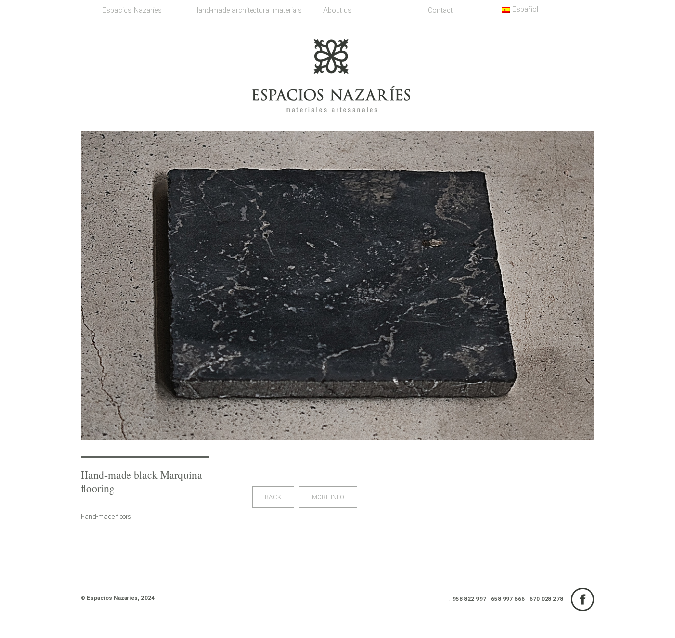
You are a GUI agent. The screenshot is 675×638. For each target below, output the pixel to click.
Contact (440, 10)
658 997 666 (508, 598)
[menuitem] (543, 10)
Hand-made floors (106, 516)
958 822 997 (469, 598)
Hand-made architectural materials (239, 10)
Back (273, 497)
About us (337, 10)
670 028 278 (546, 598)
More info (328, 497)
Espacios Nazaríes (132, 10)
